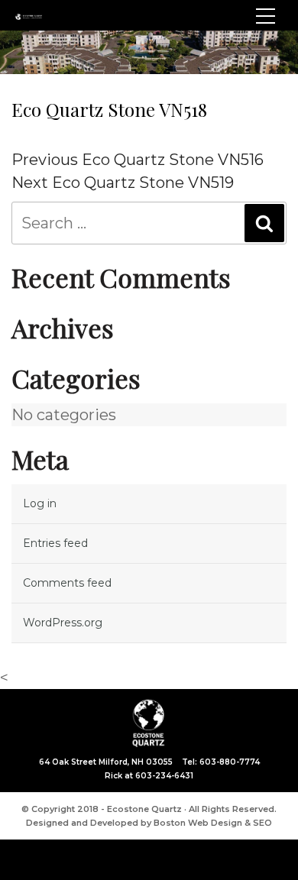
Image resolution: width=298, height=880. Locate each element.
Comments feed (67, 583)
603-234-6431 (164, 776)
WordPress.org (62, 622)
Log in (40, 503)
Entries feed (55, 543)
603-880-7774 (229, 762)
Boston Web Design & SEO (213, 822)
